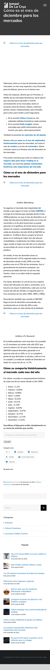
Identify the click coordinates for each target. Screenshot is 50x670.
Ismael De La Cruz (12, 482)
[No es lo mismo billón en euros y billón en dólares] (6, 554)
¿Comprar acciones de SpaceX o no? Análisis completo (26, 600)
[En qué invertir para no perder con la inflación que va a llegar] (6, 638)
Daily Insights (26, 124)
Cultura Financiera (13, 528)
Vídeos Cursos (26, 118)
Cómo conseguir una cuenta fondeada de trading (29, 610)
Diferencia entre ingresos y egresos (18, 581)
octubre (13, 146)
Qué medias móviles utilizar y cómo (26, 564)
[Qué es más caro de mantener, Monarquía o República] (6, 590)
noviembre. (33, 146)
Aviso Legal (42, 657)
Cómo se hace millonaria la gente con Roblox (22, 620)
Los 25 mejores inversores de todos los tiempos (23, 573)
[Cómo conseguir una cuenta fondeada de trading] (6, 610)
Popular (25, 545)
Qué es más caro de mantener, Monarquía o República (24, 590)
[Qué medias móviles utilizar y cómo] (6, 564)
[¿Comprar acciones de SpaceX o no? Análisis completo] (6, 600)
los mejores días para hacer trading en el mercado (23, 161)
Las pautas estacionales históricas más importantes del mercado (20, 628)
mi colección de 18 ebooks (34, 135)
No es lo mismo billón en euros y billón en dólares (28, 555)
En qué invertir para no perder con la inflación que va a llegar (27, 639)
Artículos (9, 522)
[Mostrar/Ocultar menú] (45, 5)
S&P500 (39, 211)
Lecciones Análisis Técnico (16, 533)
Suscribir (7, 442)
